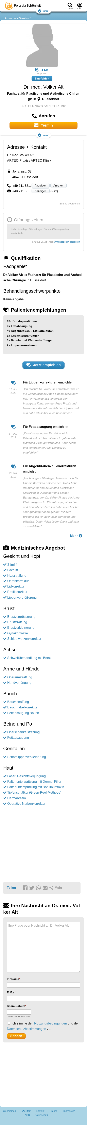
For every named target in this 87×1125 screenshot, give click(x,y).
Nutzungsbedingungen (50, 1023)
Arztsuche (10, 18)
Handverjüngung (19, 682)
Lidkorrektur (15, 586)
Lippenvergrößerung (22, 597)
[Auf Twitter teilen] (32, 888)
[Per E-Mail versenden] (46, 888)
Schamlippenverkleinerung (26, 757)
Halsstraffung (16, 575)
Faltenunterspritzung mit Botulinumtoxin (35, 787)
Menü (46, 11)
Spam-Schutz (16, 1006)
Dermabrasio (16, 798)
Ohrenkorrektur (18, 581)
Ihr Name (13, 978)
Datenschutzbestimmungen (26, 1029)
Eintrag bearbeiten (69, 203)
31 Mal (44, 70)
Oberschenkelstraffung (23, 732)
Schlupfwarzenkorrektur (24, 638)
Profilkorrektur (17, 592)
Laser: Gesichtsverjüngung (26, 776)
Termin (46, 125)
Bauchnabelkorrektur (22, 707)
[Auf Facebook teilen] (26, 888)
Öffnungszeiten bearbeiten (67, 242)
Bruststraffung (17, 622)
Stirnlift (12, 564)
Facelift (12, 570)
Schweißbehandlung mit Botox (29, 658)
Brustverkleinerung (20, 627)
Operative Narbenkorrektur (26, 803)
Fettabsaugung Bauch (23, 713)
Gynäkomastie (17, 633)
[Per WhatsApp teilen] (39, 888)
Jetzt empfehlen (46, 365)
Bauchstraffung (18, 702)
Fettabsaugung (18, 737)
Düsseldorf (24, 18)
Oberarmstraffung (19, 677)
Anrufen (58, 185)
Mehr (74, 535)
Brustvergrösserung (21, 616)
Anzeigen (41, 185)
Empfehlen (42, 78)
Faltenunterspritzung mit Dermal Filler (34, 781)
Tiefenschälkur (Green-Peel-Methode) (34, 792)
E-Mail (11, 992)
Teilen (11, 887)
